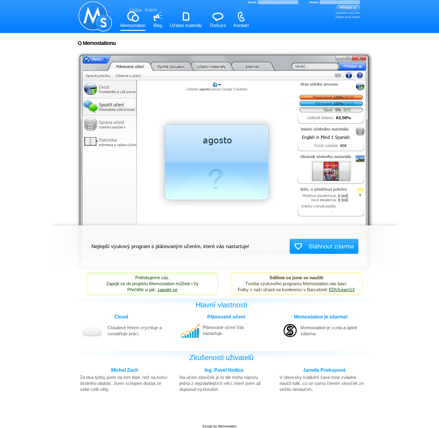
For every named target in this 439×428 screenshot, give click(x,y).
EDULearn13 (341, 289)
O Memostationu (97, 43)
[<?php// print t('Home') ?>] (95, 28)
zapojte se (167, 289)
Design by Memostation (219, 426)
